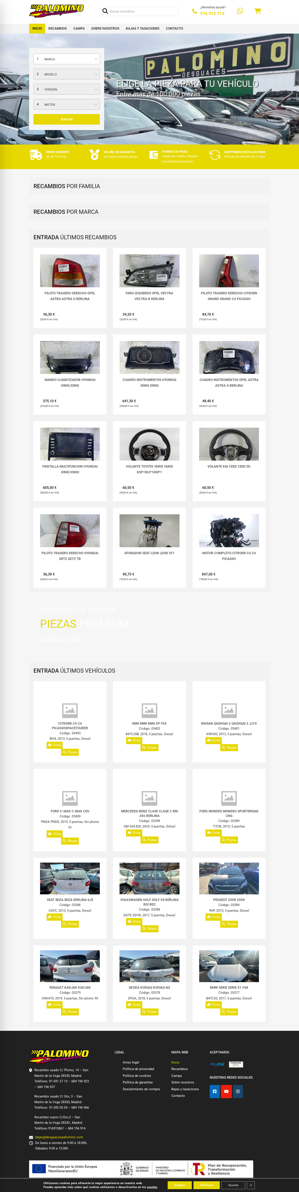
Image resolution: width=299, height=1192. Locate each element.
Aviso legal (131, 1062)
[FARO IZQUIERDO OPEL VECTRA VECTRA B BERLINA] (149, 276)
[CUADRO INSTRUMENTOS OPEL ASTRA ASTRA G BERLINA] (229, 363)
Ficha (57, 745)
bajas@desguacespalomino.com (59, 1137)
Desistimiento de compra (141, 1089)
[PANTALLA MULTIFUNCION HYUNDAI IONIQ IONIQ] (70, 450)
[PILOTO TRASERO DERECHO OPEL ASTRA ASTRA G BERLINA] (70, 276)
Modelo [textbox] (50, 74)
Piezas (72, 752)
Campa (79, 28)
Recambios (57, 28)
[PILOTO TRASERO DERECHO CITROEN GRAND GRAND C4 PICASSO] (229, 276)
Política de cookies (137, 1076)
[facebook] (215, 1091)
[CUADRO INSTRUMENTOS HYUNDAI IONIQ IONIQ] (149, 363)
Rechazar (206, 1185)
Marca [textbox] (49, 59)
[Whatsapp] (240, 11)
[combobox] (66, 59)
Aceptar (179, 1185)
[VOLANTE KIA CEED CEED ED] (229, 450)
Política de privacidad (138, 1069)
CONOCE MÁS (61, 639)
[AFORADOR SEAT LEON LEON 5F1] (149, 536)
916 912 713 (212, 13)
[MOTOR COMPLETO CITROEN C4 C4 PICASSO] (229, 536)
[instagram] (238, 1091)
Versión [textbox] (50, 89)
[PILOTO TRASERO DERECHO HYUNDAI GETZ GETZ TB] (70, 536)
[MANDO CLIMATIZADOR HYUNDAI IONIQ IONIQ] (70, 363)
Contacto (174, 28)
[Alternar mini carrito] (257, 11)
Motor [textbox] (49, 104)
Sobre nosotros (105, 28)
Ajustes (233, 1185)
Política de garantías (138, 1082)
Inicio (37, 28)
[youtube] (226, 1091)
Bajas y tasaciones (142, 28)
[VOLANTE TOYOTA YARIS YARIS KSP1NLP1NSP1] (149, 450)
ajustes (152, 1187)
